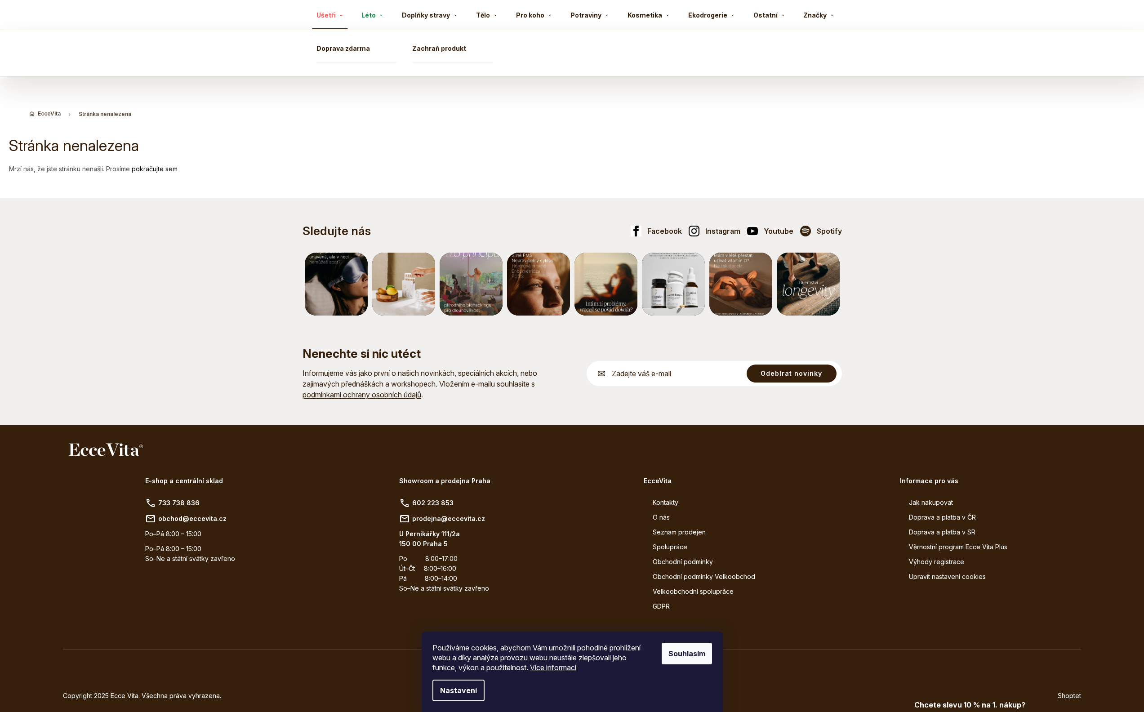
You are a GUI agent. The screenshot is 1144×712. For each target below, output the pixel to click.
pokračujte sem (155, 169)
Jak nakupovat (931, 502)
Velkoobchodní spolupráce (693, 591)
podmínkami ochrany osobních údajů (362, 394)
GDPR (661, 606)
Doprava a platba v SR (942, 532)
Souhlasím (686, 653)
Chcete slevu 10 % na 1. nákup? (969, 704)
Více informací (553, 667)
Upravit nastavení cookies (947, 576)
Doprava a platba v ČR (942, 517)
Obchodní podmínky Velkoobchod (704, 576)
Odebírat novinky (791, 373)
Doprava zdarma (343, 48)
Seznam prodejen (679, 532)
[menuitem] (330, 15)
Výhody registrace (936, 561)
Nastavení (458, 690)
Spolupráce (670, 547)
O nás (661, 517)
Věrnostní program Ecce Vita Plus (958, 547)
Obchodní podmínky (683, 561)
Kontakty (665, 502)
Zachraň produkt (439, 48)
